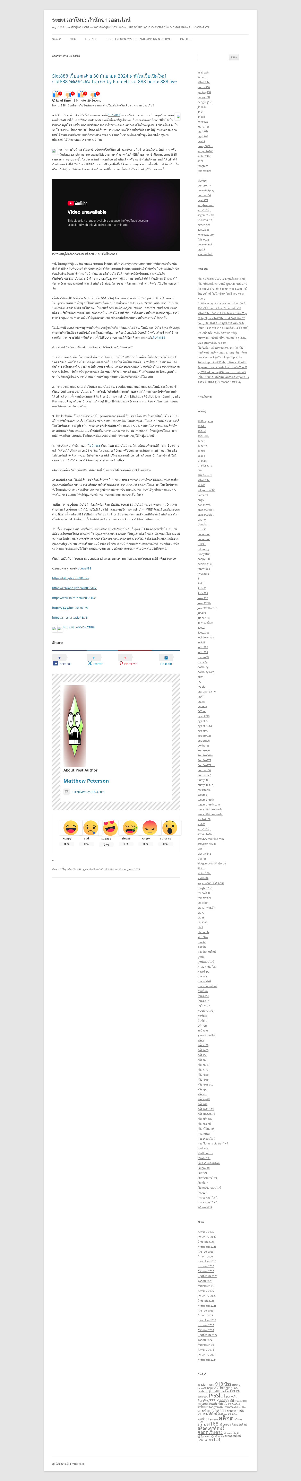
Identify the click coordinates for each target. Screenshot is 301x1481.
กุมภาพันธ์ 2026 (207, 1261)
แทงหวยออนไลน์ (207, 1202)
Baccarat (203, 495)
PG (199, 681)
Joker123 (203, 598)
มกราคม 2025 (206, 1325)
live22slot (203, 230)
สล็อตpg (202, 1089)
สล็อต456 (203, 1050)
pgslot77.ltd (205, 726)
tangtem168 (205, 888)
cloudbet (203, 524)
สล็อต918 (203, 1079)
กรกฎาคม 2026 (207, 1237)
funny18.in (204, 554)
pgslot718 (203, 716)
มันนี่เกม (202, 1020)
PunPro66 (204, 750)
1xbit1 (201, 451)
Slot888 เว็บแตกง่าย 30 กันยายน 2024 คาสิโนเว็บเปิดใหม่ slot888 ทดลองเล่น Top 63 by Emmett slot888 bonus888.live (114, 78)
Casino (202, 519)
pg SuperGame (207, 691)
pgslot (201, 141)
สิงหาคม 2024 (206, 1350)
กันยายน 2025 (206, 1286)
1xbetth (202, 77)
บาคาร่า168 (204, 981)
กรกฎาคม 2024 (207, 1355)
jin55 (200, 112)
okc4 (200, 677)
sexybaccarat (206, 205)
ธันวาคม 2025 (206, 1271)
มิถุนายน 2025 (206, 1301)
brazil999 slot (206, 510)
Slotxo (201, 868)
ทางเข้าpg (203, 971)
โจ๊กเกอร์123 (205, 1207)
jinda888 (203, 593)
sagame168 (241, 1401)
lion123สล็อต (205, 623)
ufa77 (201, 912)
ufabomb (203, 932)
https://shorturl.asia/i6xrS (69, 617)
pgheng (202, 706)
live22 (201, 627)
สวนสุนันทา (204, 1133)
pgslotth (203, 131)
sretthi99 (203, 878)
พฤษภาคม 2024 (207, 1359)
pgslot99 (203, 136)
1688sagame (205, 421)
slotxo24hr (204, 156)
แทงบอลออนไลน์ (207, 1197)
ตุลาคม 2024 (205, 1340)
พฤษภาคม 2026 (207, 1246)
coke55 (202, 529)
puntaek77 (204, 775)
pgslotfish (204, 740)
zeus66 (202, 942)
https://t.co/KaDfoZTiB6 (79, 627)
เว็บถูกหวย (204, 1168)
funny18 (202, 1388)
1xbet (201, 441)
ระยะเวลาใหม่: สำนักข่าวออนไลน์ (91, 19)
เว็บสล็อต (203, 1183)
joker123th (204, 603)
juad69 (202, 613)
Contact (90, 39)
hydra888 (203, 573)
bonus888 (84, 568)
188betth (203, 72)
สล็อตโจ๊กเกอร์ (206, 1129)
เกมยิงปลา (203, 1148)
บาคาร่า (202, 976)
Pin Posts (186, 39)
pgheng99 (204, 225)
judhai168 (203, 126)
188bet (202, 431)
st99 (200, 161)
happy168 (204, 97)
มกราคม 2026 (206, 1266)
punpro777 (204, 185)
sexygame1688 (207, 844)
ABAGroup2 (205, 475)
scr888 (201, 824)
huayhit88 (204, 568)
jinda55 (202, 588)
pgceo (201, 701)
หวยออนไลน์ (205, 254)
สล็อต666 (203, 1065)
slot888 (109, 869)
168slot (202, 426)
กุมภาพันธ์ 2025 (207, 1320)
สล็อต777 (203, 1070)
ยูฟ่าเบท (202, 1025)
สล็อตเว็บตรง (205, 1119)
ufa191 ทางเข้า (206, 907)
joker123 (203, 121)
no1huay (203, 667)
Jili (199, 578)
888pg (81, 869)
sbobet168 (204, 819)
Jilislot (201, 583)
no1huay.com (206, 672)
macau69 (203, 657)
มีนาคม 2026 (205, 1256)
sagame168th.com (209, 804)
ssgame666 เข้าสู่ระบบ (211, 883)
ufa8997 (202, 922)
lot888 (201, 642)
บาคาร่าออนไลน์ (207, 986)
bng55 (201, 500)
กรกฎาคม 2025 (207, 1296)
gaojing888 (204, 92)
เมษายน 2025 (205, 1310)
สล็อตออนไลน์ (206, 1109)
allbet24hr (204, 82)
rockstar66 (204, 790)
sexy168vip (204, 210)
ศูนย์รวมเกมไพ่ (206, 1035)
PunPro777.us (206, 765)
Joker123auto (206, 234)
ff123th (202, 544)
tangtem (203, 166)
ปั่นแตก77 (203, 1001)
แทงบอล (202, 1192)
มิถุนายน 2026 (206, 1242)
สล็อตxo (202, 1094)
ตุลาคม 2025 (205, 1281)
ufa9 (200, 927)
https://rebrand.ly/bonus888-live (74, 588)
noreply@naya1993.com (88, 792)
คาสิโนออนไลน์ (207, 952)
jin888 (201, 117)
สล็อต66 (202, 1060)
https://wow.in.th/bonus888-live (74, 598)
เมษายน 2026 (205, 1251)
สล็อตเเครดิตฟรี (231, 1433)
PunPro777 (204, 760)
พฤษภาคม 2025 (207, 1305)
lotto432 (203, 647)
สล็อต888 (203, 1075)
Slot (200, 849)
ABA (200, 470)
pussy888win (205, 244)
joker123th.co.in (207, 608)
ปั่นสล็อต (203, 991)
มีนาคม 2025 (205, 1315)
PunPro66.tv (205, 755)
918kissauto (205, 220)
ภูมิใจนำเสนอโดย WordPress (68, 1463)
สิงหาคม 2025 (206, 1291)
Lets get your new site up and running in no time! (138, 39)
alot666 (202, 180)
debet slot (204, 534)
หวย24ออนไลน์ (206, 1138)
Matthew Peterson (86, 780)
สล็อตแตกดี (204, 1124)
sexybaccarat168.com (211, 839)
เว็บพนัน (202, 1173)
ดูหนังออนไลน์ (206, 962)
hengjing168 (205, 102)
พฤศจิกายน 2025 (207, 1276)
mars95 (202, 662)
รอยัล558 (203, 1030)
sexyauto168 (205, 151)
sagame (202, 794)
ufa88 (201, 917)
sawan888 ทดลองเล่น (210, 809)
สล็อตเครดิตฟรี (206, 1114)
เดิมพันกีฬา (204, 1158)
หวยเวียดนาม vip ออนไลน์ (213, 1143)
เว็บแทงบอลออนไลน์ (209, 1188)
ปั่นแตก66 (203, 996)
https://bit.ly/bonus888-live (70, 578)
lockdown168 (206, 637)
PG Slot (202, 686)
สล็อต (201, 1040)
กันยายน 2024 (206, 1345)
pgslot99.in (204, 736)
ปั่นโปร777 (204, 1006)
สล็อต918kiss (205, 1084)
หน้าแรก (56, 39)
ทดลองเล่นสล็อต (207, 966)
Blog (72, 39)
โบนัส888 (114, 115)
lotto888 (203, 652)
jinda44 (202, 107)
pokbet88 (203, 745)
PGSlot (202, 711)
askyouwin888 (206, 490)
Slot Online (204, 853)
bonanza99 (204, 505)
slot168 (202, 858)
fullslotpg (203, 239)
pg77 (201, 696)
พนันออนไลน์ (205, 1011)
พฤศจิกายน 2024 (207, 1335)
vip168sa (203, 937)
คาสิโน (202, 947)
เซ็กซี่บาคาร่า (205, 1153)
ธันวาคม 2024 (206, 1330)
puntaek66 (204, 195)
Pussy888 (203, 780)
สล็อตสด (202, 1104)
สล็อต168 (203, 1045)
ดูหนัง (201, 957)
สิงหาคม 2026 (206, 1232)
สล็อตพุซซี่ (204, 1099)
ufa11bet (203, 903)
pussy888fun (205, 146)
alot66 (201, 485)
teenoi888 (204, 893)
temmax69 (204, 171)
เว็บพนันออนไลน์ (207, 1178)
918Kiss (202, 460)
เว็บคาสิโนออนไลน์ (209, 1163)
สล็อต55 (202, 1055)
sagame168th (206, 215)
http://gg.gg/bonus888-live (70, 608)
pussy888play (206, 190)
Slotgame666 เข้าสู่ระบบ (212, 863)
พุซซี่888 (202, 1016)
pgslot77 (203, 200)
